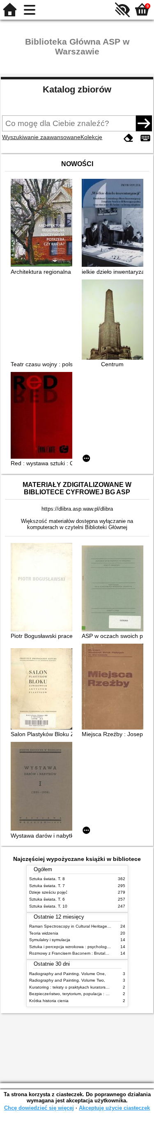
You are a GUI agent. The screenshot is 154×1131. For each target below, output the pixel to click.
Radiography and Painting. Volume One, (67, 973)
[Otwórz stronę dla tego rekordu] (43, 223)
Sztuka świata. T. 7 (47, 885)
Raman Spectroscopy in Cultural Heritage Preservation (80, 926)
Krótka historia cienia (49, 1000)
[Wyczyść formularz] (128, 138)
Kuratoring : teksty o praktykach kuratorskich (71, 987)
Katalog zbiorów (77, 89)
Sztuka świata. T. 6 (47, 899)
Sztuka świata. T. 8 (47, 878)
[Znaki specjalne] (145, 138)
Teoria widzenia (43, 933)
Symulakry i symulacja (49, 939)
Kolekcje (91, 137)
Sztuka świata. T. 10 (48, 906)
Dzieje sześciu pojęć (48, 892)
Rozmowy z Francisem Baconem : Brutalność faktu (77, 953)
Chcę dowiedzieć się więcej (39, 1108)
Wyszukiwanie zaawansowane (41, 137)
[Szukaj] (144, 123)
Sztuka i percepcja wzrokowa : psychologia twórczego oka (84, 946)
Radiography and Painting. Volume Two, (67, 980)
